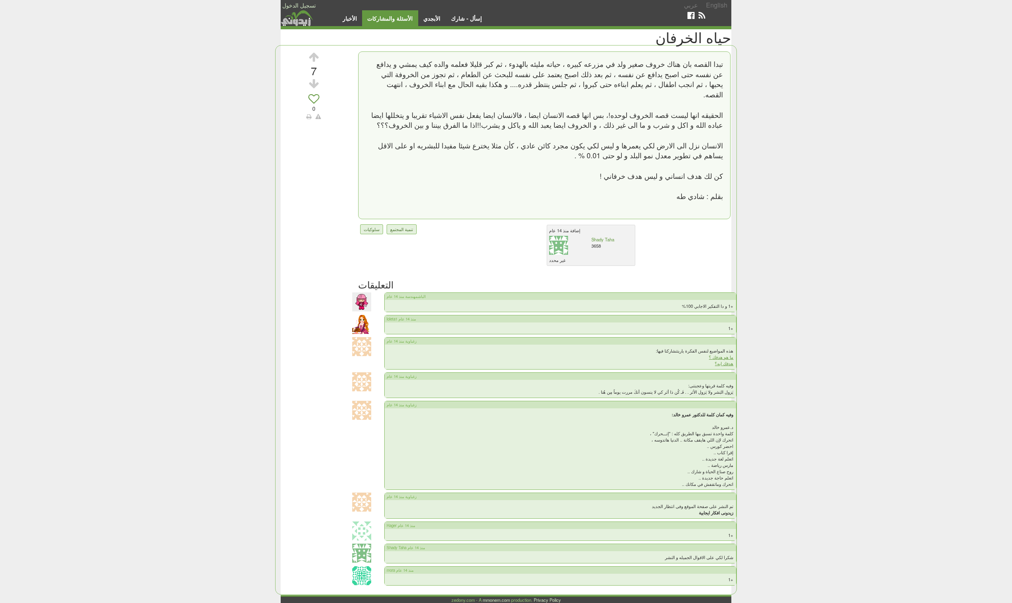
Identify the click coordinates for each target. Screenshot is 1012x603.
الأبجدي (431, 18)
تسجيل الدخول (299, 5)
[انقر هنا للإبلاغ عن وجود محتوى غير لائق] (318, 116)
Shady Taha (602, 239)
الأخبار (350, 18)
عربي (691, 4)
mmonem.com (496, 600)
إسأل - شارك (466, 18)
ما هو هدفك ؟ (721, 357)
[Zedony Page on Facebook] (691, 15)
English (716, 4)
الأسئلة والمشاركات (390, 18)
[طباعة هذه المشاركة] (309, 116)
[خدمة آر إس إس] (702, 15)
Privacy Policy (547, 600)
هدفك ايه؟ (724, 363)
